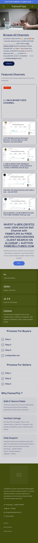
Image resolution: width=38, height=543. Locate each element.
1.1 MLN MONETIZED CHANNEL (14, 101)
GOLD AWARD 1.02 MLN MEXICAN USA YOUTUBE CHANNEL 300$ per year (18, 214)
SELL (19, 263)
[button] (4, 6)
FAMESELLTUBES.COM (19, 246)
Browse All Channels (16, 35)
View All (9, 63)
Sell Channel (8, 531)
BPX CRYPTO (25, 224)
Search (6, 523)
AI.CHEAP (11, 243)
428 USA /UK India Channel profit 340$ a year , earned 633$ (18, 191)
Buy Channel (8, 527)
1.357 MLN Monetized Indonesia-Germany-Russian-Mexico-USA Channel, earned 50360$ (15, 140)
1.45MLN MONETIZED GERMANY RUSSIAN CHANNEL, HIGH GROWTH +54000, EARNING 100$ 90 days (17, 166)
